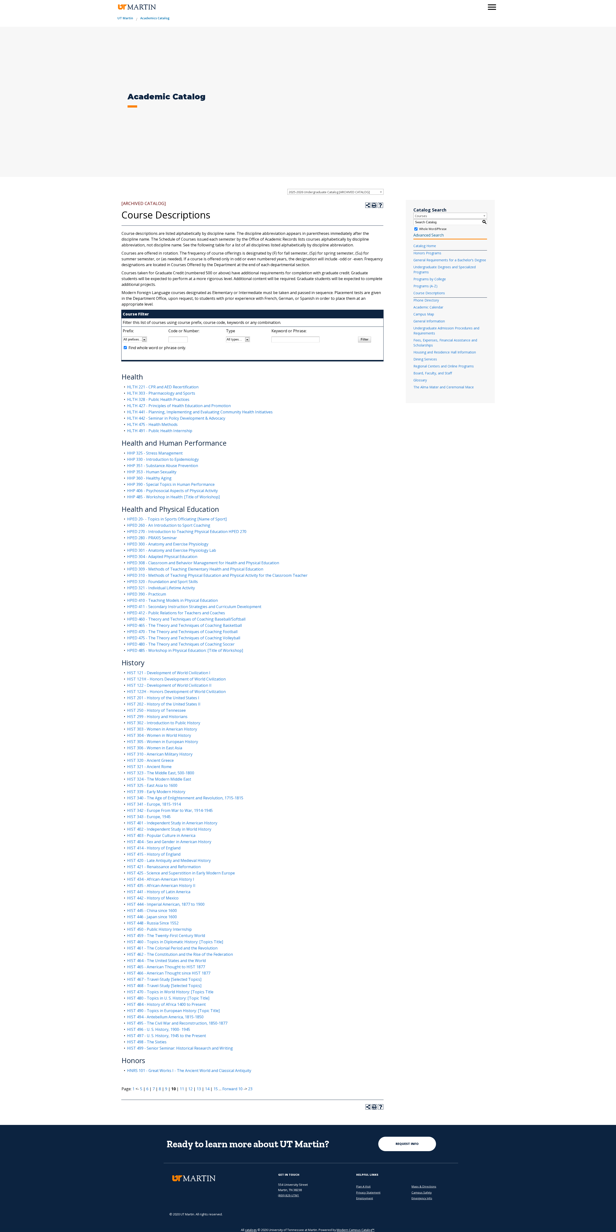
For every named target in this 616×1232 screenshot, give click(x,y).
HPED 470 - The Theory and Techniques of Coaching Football (182, 631)
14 (207, 1088)
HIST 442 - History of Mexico (153, 898)
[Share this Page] (368, 205)
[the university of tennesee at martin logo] (137, 7)
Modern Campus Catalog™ (355, 1230)
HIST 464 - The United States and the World (166, 960)
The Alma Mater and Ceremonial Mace (443, 387)
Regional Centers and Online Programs (443, 366)
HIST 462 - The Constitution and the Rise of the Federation (180, 954)
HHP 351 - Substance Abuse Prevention (162, 465)
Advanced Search (428, 235)
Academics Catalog (154, 18)
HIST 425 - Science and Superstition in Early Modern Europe (181, 873)
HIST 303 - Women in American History (162, 729)
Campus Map (423, 314)
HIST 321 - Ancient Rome (149, 766)
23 (250, 1088)
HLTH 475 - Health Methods (152, 424)
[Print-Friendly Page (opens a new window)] (374, 205)
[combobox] (335, 192)
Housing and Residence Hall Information (444, 352)
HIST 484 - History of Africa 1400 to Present (166, 1004)
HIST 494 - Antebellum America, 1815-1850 (165, 1017)
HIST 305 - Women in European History (162, 741)
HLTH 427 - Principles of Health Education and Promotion (179, 405)
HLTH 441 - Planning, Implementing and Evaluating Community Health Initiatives (200, 412)
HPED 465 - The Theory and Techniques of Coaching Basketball (184, 625)
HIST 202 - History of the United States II (163, 704)
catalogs (251, 1230)
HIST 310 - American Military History (159, 754)
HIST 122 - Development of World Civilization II (169, 685)
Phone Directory (426, 300)
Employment (364, 1198)
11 (182, 1088)
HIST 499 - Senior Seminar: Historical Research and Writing (180, 1048)
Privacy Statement (368, 1192)
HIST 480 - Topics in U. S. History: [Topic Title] (168, 998)
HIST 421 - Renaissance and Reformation (164, 866)
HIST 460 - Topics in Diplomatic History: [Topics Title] (175, 941)
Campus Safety (421, 1192)
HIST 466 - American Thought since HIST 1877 (168, 973)
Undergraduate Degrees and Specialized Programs (444, 269)
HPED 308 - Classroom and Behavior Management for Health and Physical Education (203, 562)
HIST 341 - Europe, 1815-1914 (154, 804)
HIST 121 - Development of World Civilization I (168, 672)
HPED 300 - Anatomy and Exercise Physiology (167, 544)
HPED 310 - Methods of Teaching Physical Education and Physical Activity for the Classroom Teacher (217, 575)
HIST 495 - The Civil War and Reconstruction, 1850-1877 (177, 1023)
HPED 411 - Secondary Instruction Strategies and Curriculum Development (194, 606)
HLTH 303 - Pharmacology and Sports (161, 393)
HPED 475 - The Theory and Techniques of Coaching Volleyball (183, 638)
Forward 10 (232, 1088)
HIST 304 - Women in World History (159, 735)
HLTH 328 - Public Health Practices (158, 399)
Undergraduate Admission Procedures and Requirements (446, 330)
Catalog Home (424, 246)
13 (199, 1088)
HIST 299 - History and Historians (157, 716)
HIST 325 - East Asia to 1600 (152, 785)
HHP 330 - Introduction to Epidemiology (163, 459)
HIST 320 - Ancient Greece (150, 760)
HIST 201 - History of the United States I (163, 697)
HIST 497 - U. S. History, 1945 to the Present (166, 1035)
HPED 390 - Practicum (146, 594)
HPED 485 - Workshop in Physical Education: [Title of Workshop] (185, 650)
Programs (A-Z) (425, 286)
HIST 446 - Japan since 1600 (152, 916)
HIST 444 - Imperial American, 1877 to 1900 (166, 904)
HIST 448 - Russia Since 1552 (153, 923)
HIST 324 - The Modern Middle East (159, 779)
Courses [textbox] (421, 216)
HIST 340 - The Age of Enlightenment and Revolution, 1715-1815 (185, 798)
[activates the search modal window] (479, 6)
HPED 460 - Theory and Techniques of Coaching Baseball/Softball (186, 619)
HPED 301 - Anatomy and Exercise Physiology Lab (171, 550)
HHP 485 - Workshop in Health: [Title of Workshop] (173, 497)
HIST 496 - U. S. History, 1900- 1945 (158, 1029)
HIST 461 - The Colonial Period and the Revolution (172, 948)
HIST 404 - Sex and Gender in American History (169, 841)
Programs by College (429, 279)
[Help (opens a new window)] (380, 205)
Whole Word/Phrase (433, 229)
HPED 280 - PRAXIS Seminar (152, 537)
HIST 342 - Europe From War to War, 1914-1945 (170, 810)
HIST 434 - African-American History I (160, 879)
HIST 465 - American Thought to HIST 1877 (166, 966)
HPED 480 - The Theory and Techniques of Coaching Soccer (181, 644)
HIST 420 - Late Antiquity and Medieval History (169, 860)
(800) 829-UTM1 (288, 1195)
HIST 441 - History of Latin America (158, 891)
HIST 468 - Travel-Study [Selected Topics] (164, 985)
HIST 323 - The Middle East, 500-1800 (160, 773)
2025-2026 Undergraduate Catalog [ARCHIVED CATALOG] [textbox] (329, 192)
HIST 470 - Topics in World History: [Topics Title (170, 992)
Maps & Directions (423, 1186)
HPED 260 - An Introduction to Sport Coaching (168, 525)
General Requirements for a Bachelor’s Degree (449, 260)
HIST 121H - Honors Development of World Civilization (176, 679)
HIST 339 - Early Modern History (156, 791)
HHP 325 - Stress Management (155, 453)
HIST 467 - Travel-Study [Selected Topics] (164, 979)
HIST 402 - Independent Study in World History (169, 829)
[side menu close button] (491, 7)
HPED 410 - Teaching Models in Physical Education (172, 600)
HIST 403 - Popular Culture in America (161, 835)
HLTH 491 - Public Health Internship (159, 430)
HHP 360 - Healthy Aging (149, 478)
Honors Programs (427, 253)
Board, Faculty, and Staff (432, 373)
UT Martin (125, 18)
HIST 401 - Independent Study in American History (172, 823)
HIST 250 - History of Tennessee (156, 710)
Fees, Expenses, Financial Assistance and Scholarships (445, 342)
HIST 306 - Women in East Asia (154, 748)
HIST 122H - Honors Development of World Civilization (176, 691)
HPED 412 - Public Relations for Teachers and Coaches (176, 613)
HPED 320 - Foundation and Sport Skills (162, 581)
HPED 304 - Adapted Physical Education (162, 556)
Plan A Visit (363, 1186)
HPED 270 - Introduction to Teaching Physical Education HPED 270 (186, 531)
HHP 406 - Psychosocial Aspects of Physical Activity (172, 490)
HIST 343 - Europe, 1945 (149, 816)
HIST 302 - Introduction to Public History (163, 722)
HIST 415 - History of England (153, 854)
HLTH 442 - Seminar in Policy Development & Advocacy (176, 418)
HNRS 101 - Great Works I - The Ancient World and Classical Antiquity (189, 1070)
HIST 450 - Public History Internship (159, 929)
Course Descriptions (429, 293)
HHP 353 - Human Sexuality (151, 472)
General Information (429, 321)
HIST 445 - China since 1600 (152, 910)
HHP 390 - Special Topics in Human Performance (171, 484)
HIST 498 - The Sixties (147, 1042)
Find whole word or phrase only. (157, 347)
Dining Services (425, 359)
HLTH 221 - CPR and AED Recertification (163, 387)
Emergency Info (421, 1198)
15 (215, 1088)
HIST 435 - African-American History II (161, 885)
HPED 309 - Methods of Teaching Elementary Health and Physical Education (195, 569)
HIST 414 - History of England (153, 848)
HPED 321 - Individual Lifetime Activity (161, 587)
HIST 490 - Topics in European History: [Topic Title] (173, 1010)
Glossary (420, 380)
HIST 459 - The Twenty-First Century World (166, 935)
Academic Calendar (428, 307)
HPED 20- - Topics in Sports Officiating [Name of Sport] (177, 519)
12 (190, 1088)
